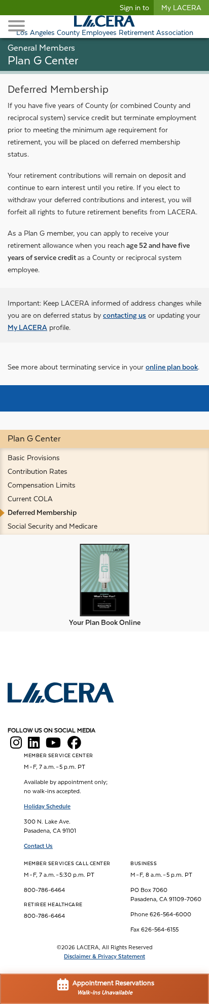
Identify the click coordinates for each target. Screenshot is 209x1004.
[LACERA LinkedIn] (34, 745)
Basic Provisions (34, 458)
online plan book (172, 367)
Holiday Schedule (47, 806)
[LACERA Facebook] (74, 745)
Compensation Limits (42, 485)
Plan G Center (34, 438)
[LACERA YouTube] (53, 745)
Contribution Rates (37, 471)
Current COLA (30, 499)
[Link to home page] (61, 693)
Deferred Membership (42, 512)
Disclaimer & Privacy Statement (104, 956)
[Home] (104, 21)
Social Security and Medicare (52, 526)
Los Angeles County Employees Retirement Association (104, 32)
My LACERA (181, 8)
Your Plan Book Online (105, 622)
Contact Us (38, 845)
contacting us (124, 315)
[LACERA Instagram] (16, 745)
